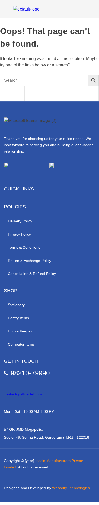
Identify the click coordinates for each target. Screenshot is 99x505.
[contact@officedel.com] (6, 385)
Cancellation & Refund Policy (32, 274)
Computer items (21, 344)
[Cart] (78, 94)
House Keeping (20, 331)
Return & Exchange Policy (29, 260)
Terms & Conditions (24, 247)
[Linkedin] (40, 178)
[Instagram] (17, 178)
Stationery (16, 305)
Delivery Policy (20, 221)
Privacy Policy (19, 234)
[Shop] (4, 94)
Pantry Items (18, 318)
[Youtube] (28, 178)
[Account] (53, 94)
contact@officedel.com (23, 394)
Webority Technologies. (71, 488)
